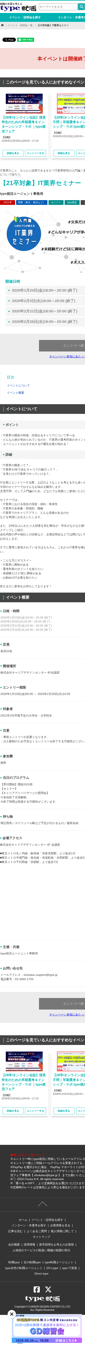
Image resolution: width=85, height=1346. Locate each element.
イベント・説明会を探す (25, 17)
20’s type (52, 1268)
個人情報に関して (62, 1231)
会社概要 (14, 1244)
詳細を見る (13, 153)
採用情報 (29, 1244)
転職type (14, 1262)
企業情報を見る (60, 1225)
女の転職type (32, 1262)
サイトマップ (41, 1237)
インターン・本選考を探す (29, 1225)
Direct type (41, 1273)
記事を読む (15, 1231)
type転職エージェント (59, 1262)
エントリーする (35, 153)
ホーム (23, 1219)
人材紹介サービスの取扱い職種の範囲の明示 (41, 1250)
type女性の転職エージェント (23, 1268)
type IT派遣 (69, 1268)
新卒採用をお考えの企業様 (56, 1244)
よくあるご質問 (37, 1231)
